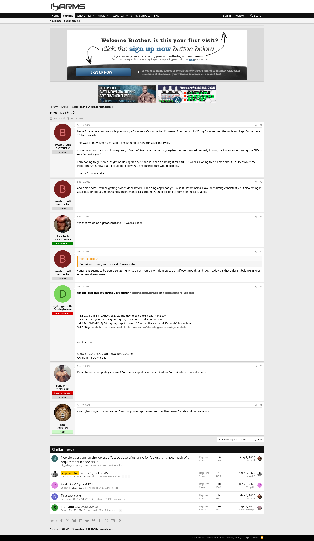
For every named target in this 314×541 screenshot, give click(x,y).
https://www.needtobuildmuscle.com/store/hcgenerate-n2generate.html (144, 327)
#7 (260, 405)
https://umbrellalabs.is (178, 292)
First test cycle (71, 495)
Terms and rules (215, 537)
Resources (118, 15)
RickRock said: (87, 258)
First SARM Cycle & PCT (77, 484)
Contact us (198, 537)
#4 (260, 251)
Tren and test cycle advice (79, 506)
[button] (93, 15)
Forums (68, 15)
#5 (260, 286)
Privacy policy (233, 537)
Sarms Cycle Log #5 (94, 473)
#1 (260, 125)
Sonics (64, 510)
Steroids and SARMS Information (105, 465)
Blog (157, 15)
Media (101, 15)
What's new (84, 15)
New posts (55, 20)
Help (246, 537)
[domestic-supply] (127, 94)
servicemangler (247, 509)
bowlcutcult (59, 118)
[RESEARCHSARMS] (187, 94)
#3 (260, 216)
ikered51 (65, 476)
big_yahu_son (67, 465)
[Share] (255, 125)
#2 (260, 181)
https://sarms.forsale (144, 292)
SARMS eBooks (140, 15)
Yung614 (65, 487)
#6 (260, 366)
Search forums (72, 20)
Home (55, 15)
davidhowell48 (68, 499)
